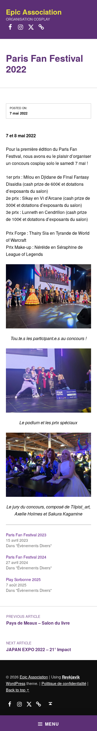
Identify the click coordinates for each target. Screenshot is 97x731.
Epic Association (34, 12)
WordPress (15, 683)
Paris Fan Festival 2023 (26, 534)
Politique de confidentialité (63, 683)
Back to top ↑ (17, 690)
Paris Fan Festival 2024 (26, 557)
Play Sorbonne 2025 (23, 579)
